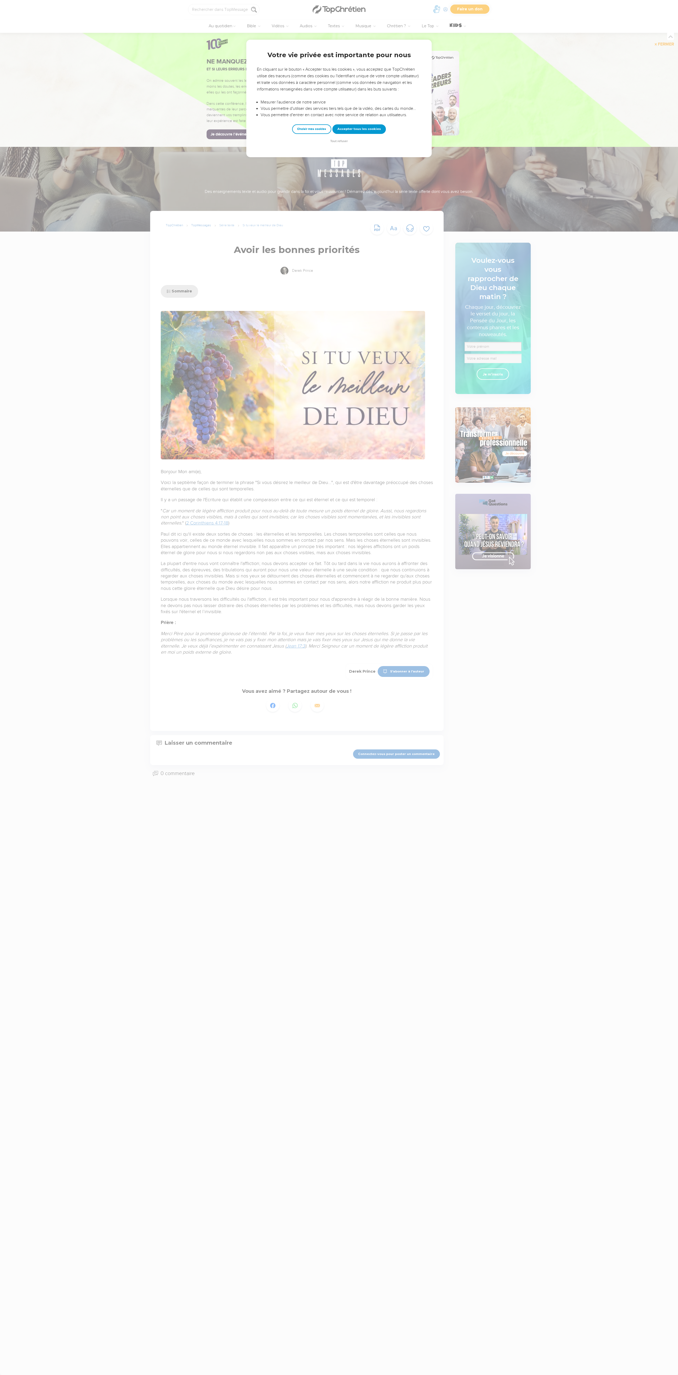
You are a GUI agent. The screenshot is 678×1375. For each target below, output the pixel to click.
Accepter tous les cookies (359, 129)
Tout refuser (339, 141)
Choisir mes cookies (311, 129)
